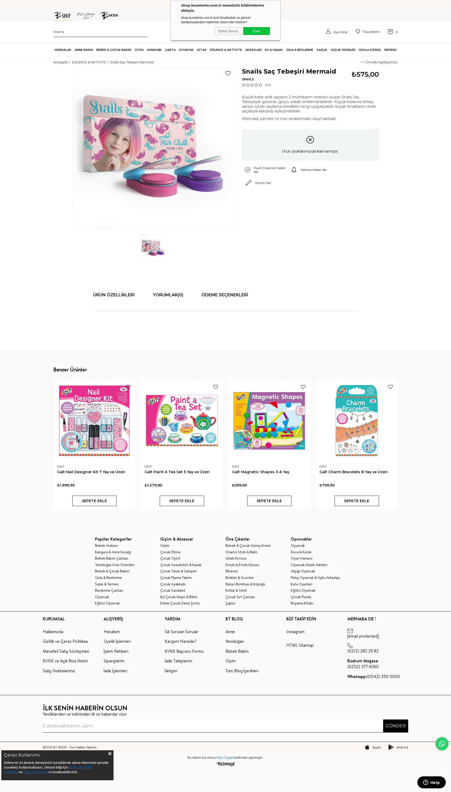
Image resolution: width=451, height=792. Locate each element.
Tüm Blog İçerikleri (242, 671)
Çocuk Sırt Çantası (240, 597)
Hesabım (112, 631)
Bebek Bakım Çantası (111, 558)
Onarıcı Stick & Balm (241, 552)
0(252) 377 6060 (363, 663)
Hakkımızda (53, 631)
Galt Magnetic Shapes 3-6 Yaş (260, 472)
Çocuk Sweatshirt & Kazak (180, 564)
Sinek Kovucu (235, 558)
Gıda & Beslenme (108, 577)
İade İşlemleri (115, 671)
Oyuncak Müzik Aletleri (309, 564)
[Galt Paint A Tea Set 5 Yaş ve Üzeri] (182, 421)
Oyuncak (102, 597)
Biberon (231, 571)
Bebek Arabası (106, 545)
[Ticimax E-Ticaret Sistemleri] (225, 764)
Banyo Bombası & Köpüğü (245, 584)
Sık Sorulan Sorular (181, 631)
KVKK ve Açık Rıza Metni (65, 661)
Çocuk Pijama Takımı (176, 577)
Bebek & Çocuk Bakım (112, 571)
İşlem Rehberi (116, 651)
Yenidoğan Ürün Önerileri (114, 564)
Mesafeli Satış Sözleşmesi (66, 651)
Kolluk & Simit (236, 590)
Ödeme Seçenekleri (224, 294)
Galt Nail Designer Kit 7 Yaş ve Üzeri (91, 472)
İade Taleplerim (178, 661)
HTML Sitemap (300, 645)
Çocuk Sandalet (172, 590)
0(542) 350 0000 (373, 676)
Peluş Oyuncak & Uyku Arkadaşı (315, 577)
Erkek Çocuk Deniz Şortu (180, 603)
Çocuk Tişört (170, 558)
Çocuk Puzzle (301, 597)
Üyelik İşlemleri (117, 641)
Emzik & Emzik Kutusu (242, 564)
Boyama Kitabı (302, 603)
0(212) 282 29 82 (363, 651)
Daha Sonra (228, 31)
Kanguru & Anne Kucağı (113, 552)
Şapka (230, 603)
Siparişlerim (114, 661)
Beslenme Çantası (109, 590)
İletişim (171, 671)
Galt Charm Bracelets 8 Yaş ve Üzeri (353, 472)
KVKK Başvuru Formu (184, 651)
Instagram (295, 631)
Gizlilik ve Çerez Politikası (65, 641)
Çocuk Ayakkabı (173, 584)
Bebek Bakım (237, 651)
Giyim (164, 545)
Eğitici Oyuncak (107, 603)
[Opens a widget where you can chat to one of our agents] (431, 782)
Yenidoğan (234, 641)
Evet (256, 31)
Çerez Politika (33, 772)
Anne (230, 631)
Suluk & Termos (107, 584)
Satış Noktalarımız (59, 671)
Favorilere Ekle (128, 387)
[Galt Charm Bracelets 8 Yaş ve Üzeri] (357, 421)
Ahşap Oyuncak (303, 571)
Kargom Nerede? (181, 641)
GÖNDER (396, 725)
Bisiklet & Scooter (239, 577)
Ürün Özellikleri (114, 294)
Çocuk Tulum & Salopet (178, 571)
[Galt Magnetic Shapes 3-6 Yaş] (269, 421)
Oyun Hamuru (301, 558)
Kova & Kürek (301, 552)
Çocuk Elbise (170, 552)
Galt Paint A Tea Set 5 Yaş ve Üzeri (177, 472)
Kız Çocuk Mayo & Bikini (178, 597)
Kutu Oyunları (301, 584)
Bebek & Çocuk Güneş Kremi (248, 545)
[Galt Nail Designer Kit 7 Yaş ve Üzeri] (94, 421)
